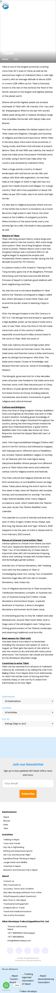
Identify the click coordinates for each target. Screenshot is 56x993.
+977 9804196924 (16, 937)
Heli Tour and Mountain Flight (16, 854)
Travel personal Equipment (16, 904)
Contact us (8, 881)
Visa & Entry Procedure (14, 915)
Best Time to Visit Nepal (14, 900)
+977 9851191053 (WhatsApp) (21, 933)
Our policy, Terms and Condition (18, 888)
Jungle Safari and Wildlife (15, 862)
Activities (6, 707)
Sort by (6, 719)
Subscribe (28, 794)
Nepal (6, 817)
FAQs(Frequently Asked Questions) (19, 896)
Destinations (8, 696)
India (5, 824)
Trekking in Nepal (11, 839)
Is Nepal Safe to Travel (13, 907)
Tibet (5, 828)
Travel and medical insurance (17, 911)
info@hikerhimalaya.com (19, 940)
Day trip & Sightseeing (13, 847)
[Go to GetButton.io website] (6, 990)
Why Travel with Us (12, 885)
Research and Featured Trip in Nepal (20, 870)
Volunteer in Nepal (12, 866)
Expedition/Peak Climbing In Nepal (19, 858)
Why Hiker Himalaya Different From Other (22, 892)
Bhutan (6, 821)
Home (5, 59)
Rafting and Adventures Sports (17, 851)
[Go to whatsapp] (6, 985)
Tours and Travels (11, 843)
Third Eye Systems (33, 960)
